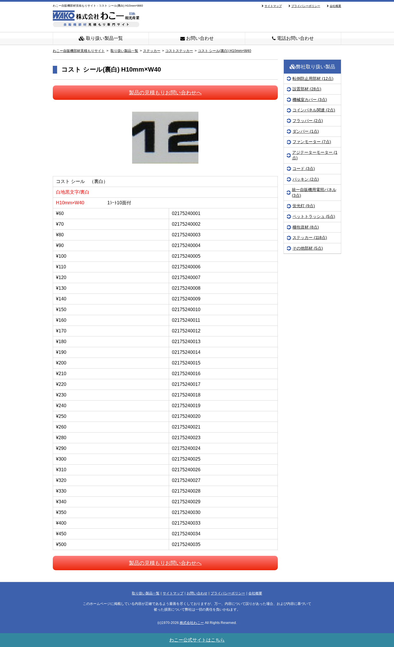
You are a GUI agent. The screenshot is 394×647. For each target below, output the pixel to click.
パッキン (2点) (305, 179)
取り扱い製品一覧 (104, 38)
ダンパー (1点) (305, 131)
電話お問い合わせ (295, 38)
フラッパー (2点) (307, 120)
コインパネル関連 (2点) (313, 110)
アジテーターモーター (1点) (314, 155)
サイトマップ (273, 6)
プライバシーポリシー (305, 6)
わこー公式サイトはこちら (197, 639)
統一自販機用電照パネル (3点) (314, 192)
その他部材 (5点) (307, 248)
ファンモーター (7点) (311, 141)
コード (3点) (303, 168)
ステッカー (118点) (309, 237)
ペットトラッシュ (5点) (313, 216)
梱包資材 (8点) (305, 227)
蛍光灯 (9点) (303, 206)
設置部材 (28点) (306, 89)
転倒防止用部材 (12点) (312, 78)
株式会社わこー (192, 623)
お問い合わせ (199, 38)
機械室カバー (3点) (309, 99)
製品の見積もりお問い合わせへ (165, 93)
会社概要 (335, 6)
